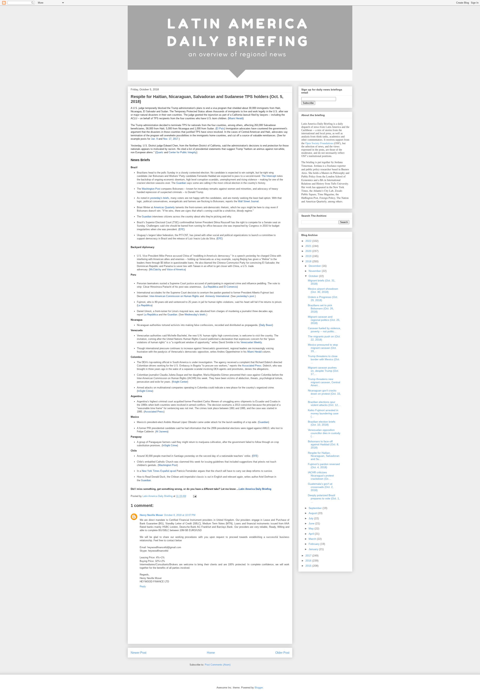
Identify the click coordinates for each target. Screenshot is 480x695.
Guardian (181, 183)
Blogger (259, 687)
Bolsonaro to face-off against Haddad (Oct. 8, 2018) (323, 444)
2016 (308, 560)
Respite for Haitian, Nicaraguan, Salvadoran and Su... (323, 456)
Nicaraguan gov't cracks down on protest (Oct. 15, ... (324, 393)
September (315, 508)
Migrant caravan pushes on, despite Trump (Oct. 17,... (323, 370)
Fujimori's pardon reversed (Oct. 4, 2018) (324, 466)
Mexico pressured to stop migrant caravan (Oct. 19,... (323, 348)
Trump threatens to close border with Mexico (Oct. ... (324, 359)
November (315, 270)
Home (211, 652)
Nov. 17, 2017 (170, 138)
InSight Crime (145, 391)
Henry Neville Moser (151, 515)
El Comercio (230, 286)
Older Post (282, 652)
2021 (308, 245)
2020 (308, 251)
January (314, 549)
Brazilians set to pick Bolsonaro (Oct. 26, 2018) (321, 308)
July (311, 518)
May (311, 528)
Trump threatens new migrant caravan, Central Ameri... (324, 382)
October (314, 275)
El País (220, 128)
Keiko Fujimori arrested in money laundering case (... (323, 413)
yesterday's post (245, 296)
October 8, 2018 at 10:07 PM (179, 515)
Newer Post (138, 652)
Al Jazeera (162, 431)
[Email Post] (194, 496)
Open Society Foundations (319, 143)
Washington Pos (167, 465)
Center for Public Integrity (182, 152)
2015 (308, 565)
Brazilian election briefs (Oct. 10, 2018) (321, 423)
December (315, 265)
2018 (308, 261)
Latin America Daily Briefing (255, 489)
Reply (143, 586)
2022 (308, 240)
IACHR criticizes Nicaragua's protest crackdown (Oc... (321, 475)
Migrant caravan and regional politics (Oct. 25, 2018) (324, 320)
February (314, 543)
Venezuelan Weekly (251, 342)
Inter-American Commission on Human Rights (174, 296)
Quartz (159, 152)
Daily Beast (266, 325)
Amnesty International (217, 296)
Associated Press (251, 365)
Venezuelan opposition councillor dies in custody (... (324, 433)
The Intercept (269, 176)
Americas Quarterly (164, 207)
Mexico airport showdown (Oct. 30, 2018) (323, 290)
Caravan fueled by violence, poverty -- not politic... (324, 330)
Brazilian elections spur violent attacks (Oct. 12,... (324, 403)
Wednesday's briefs (195, 314)
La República (211, 286)
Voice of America (176, 269)
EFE (181, 229)
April (312, 533)
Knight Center (179, 381)
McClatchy (155, 269)
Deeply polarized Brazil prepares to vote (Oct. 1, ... (324, 498)
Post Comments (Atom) (217, 664)
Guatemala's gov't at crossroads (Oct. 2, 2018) (320, 487)
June (312, 523)
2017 (308, 555)
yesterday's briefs (159, 198)
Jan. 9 (154, 138)
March (313, 538)
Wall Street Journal (248, 201)
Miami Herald (236, 118)
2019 (308, 256)
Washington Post (151, 188)
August (313, 513)
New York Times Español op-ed (159, 471)
